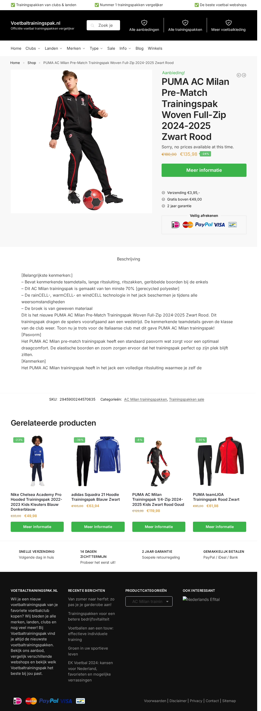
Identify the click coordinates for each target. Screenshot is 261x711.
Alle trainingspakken (185, 29)
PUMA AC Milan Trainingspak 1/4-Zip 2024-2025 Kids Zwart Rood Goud (158, 499)
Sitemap (229, 701)
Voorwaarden (155, 701)
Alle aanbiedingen (144, 29)
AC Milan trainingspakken (145, 399)
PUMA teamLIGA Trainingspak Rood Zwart (216, 497)
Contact (212, 701)
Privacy (196, 701)
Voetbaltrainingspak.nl (35, 23)
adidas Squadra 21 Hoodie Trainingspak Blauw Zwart (95, 497)
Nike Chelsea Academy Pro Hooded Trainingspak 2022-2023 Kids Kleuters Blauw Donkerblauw (36, 502)
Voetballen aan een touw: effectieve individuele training (90, 634)
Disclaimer (178, 701)
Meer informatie (204, 170)
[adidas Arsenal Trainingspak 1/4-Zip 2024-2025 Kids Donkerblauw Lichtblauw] (243, 75)
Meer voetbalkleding (228, 29)
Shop (32, 63)
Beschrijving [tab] (128, 258)
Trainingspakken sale (186, 399)
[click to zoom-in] (82, 141)
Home (15, 63)
